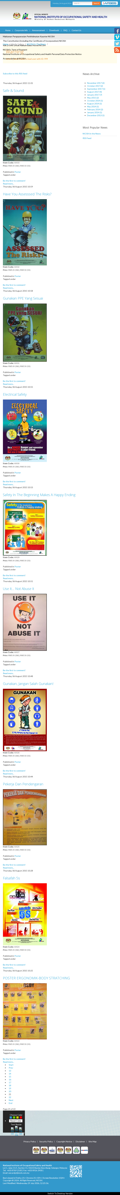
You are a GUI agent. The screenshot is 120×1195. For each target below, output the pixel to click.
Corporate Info (21, 30)
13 (10, 1070)
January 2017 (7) (94, 94)
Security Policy (46, 1141)
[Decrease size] (20, 1130)
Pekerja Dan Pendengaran (23, 784)
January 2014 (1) (94, 112)
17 (10, 1082)
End (10, 1103)
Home (7, 30)
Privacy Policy (29, 1141)
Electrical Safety (15, 394)
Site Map (93, 1141)
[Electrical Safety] (25, 430)
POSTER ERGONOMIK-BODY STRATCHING (36, 978)
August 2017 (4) (94, 92)
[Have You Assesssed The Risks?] (25, 232)
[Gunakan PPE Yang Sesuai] (25, 332)
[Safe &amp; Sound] (25, 128)
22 (10, 1097)
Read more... (8, 183)
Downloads (54, 30)
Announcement (38, 30)
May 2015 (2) (93, 97)
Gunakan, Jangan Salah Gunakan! (28, 683)
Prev (11, 1067)
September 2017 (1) (96, 89)
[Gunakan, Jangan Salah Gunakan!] (25, 719)
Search (96, 3)
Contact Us (76, 30)
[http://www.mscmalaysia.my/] (52, 1150)
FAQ (65, 30)
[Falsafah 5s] (25, 914)
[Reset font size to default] (16, 1130)
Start (11, 1065)
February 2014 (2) (95, 109)
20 (10, 1091)
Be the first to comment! (14, 180)
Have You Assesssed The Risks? (27, 194)
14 (10, 1073)
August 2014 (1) (94, 103)
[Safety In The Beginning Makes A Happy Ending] (25, 527)
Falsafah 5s (11, 878)
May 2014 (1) (93, 106)
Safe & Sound (13, 90)
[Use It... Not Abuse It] (25, 622)
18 (10, 1085)
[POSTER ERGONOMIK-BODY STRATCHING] (25, 1011)
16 (10, 1079)
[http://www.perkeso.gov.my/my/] (76, 1150)
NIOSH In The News (36, 44)
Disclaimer (80, 1141)
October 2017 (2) (95, 86)
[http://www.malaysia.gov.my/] (36, 1150)
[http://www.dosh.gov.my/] (68, 1150)
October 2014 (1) (95, 100)
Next (11, 1100)
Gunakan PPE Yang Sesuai (23, 298)
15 (10, 1076)
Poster (17, 172)
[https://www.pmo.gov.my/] (44, 1150)
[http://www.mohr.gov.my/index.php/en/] (60, 1150)
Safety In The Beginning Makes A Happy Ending (39, 494)
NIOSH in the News (92, 133)
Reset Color (15, 1120)
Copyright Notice (64, 1141)
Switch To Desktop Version (60, 1193)
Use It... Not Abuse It (18, 588)
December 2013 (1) (95, 115)
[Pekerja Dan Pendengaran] (25, 817)
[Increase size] (12, 1130)
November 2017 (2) (95, 83)
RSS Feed (87, 138)
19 (10, 1088)
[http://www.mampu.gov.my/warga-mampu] (84, 1150)
